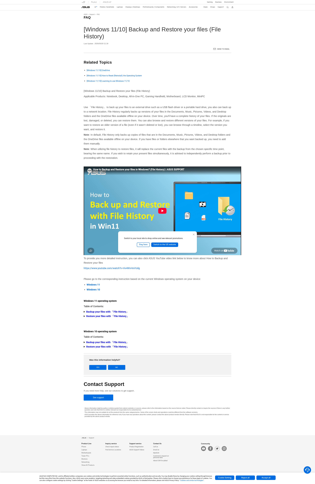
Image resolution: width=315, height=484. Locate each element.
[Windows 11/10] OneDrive (98, 70)
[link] (85, 7)
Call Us (155, 446)
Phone (83, 446)
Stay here (143, 244)
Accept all (266, 477)
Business (218, 2)
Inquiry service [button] (111, 443)
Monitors (84, 459)
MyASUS (156, 453)
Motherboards (86, 453)
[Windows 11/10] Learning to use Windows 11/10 (108, 81)
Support (92, 14)
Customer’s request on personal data (161, 456)
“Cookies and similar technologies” (192, 480)
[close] (194, 234)
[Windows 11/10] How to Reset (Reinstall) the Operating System (114, 75)
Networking (85, 462)
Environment (229, 2)
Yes (97, 367)
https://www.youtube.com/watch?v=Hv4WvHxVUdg (112, 268)
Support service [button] (135, 443)
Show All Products (87, 465)
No (116, 367)
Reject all (245, 477)
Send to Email (223, 49)
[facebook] (210, 448)
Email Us (156, 450)
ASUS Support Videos (136, 450)
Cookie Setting (224, 477)
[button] (210, 2)
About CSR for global (160, 460)
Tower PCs (85, 456)
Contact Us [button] (157, 443)
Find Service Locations (113, 450)
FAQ (98, 14)
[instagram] (224, 448)
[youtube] (203, 448)
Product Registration (136, 446)
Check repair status (112, 446)
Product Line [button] (86, 443)
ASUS (85, 14)
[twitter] (217, 448)
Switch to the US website (164, 244)
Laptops (84, 450)
